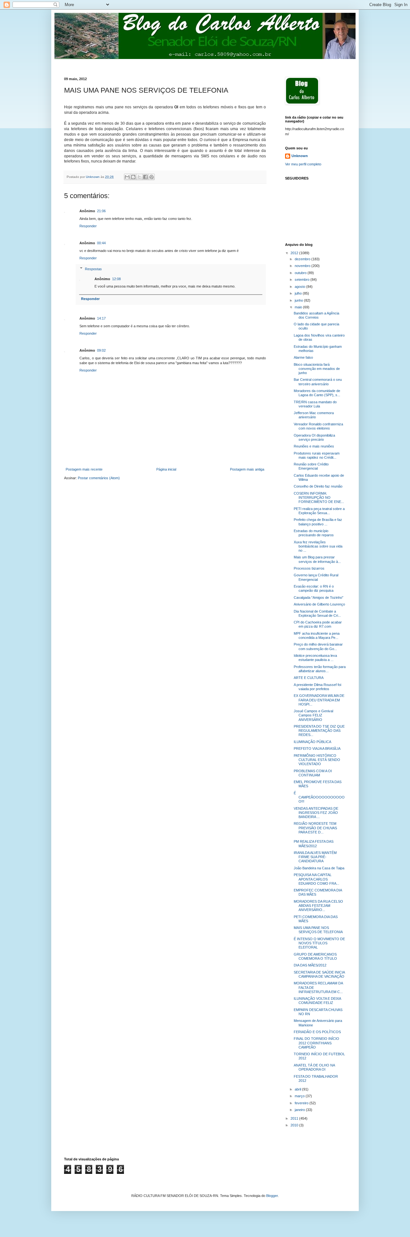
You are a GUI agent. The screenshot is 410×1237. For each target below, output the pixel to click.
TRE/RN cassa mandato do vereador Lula (315, 404)
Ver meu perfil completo (303, 164)
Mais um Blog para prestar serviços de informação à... (317, 559)
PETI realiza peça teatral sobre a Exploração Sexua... (319, 511)
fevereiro (302, 1103)
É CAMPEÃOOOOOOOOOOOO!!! (319, 797)
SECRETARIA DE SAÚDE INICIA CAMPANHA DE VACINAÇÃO (319, 974)
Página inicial (166, 469)
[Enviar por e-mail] (127, 177)
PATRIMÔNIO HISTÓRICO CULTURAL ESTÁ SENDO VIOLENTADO (317, 760)
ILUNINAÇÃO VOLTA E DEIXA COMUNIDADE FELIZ (317, 1001)
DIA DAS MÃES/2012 (310, 965)
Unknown (299, 156)
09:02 (101, 350)
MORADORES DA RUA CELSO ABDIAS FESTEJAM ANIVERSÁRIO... (318, 905)
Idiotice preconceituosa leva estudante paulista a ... (315, 658)
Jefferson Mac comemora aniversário (314, 415)
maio (299, 307)
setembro (302, 279)
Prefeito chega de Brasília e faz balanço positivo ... (318, 522)
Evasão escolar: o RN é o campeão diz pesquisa (314, 588)
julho (299, 293)
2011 (295, 1118)
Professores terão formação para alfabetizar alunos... (320, 669)
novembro (303, 266)
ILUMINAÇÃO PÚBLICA (312, 742)
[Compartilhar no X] (139, 177)
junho (299, 300)
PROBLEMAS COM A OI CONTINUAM (313, 773)
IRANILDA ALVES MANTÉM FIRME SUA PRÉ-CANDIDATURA (315, 857)
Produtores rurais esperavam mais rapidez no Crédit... (317, 455)
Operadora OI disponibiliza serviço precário (314, 437)
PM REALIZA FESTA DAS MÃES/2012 (313, 844)
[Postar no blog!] (133, 177)
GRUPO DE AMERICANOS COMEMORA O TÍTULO (315, 956)
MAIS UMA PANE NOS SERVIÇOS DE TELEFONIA (318, 930)
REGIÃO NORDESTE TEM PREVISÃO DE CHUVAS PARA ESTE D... (315, 828)
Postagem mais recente (84, 469)
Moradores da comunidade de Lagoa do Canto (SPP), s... (317, 393)
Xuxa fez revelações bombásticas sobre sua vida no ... (318, 546)
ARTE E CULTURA (309, 678)
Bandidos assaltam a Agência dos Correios (316, 315)
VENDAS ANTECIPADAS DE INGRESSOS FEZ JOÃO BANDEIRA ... (316, 813)
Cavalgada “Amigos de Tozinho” (318, 597)
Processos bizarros (309, 568)
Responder (88, 226)
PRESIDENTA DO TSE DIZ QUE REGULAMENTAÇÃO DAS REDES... (319, 730)
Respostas (93, 269)
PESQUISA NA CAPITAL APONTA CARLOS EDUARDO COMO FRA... (316, 879)
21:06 (101, 211)
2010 (295, 1125)
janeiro (300, 1110)
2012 (295, 253)
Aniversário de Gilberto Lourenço (319, 604)
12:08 (116, 279)
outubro (301, 273)
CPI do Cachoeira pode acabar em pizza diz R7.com (318, 624)
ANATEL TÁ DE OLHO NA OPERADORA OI (314, 1067)
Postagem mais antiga (247, 469)
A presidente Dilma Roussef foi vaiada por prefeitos (317, 687)
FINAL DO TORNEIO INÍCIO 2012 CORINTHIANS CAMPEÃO (316, 1043)
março (300, 1096)
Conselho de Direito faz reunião (318, 486)
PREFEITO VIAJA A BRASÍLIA (317, 748)
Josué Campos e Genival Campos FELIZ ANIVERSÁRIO (313, 715)
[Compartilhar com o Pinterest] (151, 177)
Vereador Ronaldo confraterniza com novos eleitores (318, 426)
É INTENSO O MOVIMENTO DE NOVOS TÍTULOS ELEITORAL (319, 943)
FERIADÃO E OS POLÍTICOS (317, 1032)
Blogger (272, 1196)
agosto (300, 286)
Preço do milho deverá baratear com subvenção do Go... (318, 646)
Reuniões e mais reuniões (314, 446)
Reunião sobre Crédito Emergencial (311, 466)
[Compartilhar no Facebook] (145, 177)
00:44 (101, 243)
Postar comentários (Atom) (99, 478)
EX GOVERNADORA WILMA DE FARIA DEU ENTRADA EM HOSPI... (319, 700)
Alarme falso (303, 357)
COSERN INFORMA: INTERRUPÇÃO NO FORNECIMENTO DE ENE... (319, 497)
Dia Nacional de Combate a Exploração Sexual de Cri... (317, 613)
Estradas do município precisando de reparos (314, 533)
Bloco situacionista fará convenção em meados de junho (317, 369)
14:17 (101, 318)
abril (298, 1089)
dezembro (303, 259)
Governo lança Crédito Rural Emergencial (316, 577)
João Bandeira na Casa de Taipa (319, 868)
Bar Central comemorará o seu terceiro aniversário (318, 382)
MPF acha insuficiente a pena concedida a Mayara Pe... (317, 635)
